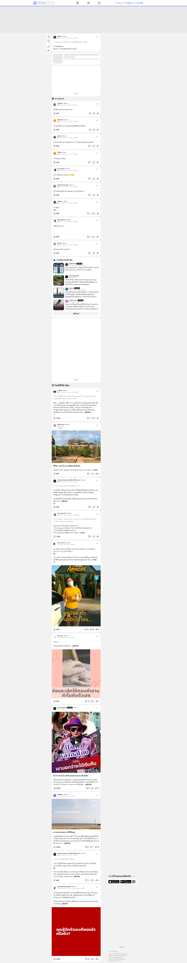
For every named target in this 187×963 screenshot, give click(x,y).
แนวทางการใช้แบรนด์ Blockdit (117, 959)
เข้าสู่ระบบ (128, 3)
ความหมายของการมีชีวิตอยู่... (64, 832)
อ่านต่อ (95, 470)
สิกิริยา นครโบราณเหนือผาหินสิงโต (66, 466)
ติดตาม (65, 36)
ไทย (120, 961)
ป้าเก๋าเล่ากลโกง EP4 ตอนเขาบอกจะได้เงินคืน (70, 775)
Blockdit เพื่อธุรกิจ (113, 961)
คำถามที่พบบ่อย (124, 954)
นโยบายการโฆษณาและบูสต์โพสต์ (117, 955)
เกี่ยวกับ (111, 954)
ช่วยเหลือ (116, 954)
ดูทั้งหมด (76, 313)
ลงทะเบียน (139, 3)
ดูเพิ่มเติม (88, 412)
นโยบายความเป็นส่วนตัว (115, 957)
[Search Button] (39, 2)
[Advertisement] (93, 19)
